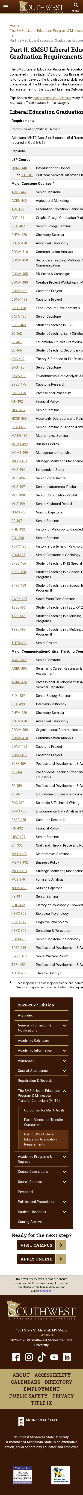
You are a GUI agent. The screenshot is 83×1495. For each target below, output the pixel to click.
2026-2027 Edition (36, 1005)
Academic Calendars (33, 1041)
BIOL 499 (18, 704)
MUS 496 (18, 478)
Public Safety (28, 1396)
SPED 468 (19, 572)
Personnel (25, 1192)
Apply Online (36, 1259)
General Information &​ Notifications (34, 1027)
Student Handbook (32, 1212)
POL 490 (18, 538)
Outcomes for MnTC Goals (44, 1110)
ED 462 (17, 334)
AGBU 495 (19, 669)
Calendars (25, 1382)
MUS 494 (18, 470)
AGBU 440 (19, 201)
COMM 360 (20, 730)
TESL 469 (19, 630)
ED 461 (17, 342)
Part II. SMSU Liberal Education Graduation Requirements (40, 1139)
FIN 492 (17, 402)
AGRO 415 (19, 682)
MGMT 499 (20, 453)
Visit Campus (36, 1245)
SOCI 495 (18, 555)
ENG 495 (18, 367)
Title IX (41, 1403)
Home (14, 26)
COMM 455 (20, 274)
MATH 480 (19, 436)
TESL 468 (19, 616)
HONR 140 (19, 168)
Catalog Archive (30, 1222)
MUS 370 (18, 880)
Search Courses (30, 1182)
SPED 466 (19, 564)
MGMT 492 (20, 444)
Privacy (63, 1396)
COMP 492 (19, 291)
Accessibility (52, 1375)
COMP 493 (19, 300)
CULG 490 (19, 308)
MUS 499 (18, 504)
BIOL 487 (18, 226)
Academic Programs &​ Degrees (35, 1159)
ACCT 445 (19, 192)
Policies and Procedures (36, 1202)
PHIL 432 (18, 529)
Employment (42, 1389)
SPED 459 (19, 948)
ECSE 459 (19, 764)
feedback (45, 1291)
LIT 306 (17, 845)
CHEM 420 (19, 235)
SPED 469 (19, 586)
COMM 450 (20, 260)
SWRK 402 (19, 956)
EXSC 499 (19, 393)
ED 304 (17, 772)
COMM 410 (20, 252)
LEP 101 (27, 175)
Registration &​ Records (35, 1081)
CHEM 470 (19, 243)
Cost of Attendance (33, 1071)
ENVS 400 (19, 376)
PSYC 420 (19, 546)
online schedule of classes (52, 98)
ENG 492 (18, 359)
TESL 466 (19, 608)
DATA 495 (19, 317)
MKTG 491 (19, 461)
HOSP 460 (19, 419)
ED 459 (17, 786)
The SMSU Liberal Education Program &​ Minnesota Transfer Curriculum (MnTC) (39, 1096)
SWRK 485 (19, 599)
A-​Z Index (25, 1015)
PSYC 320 (19, 931)
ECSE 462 (19, 325)
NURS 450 (19, 512)
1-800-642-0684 (41, 1335)
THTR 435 (19, 973)
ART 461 (18, 218)
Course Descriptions (33, 1172)
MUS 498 (18, 495)
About (21, 1375)
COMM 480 (20, 282)
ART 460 (18, 209)
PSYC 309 (19, 914)
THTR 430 (19, 643)
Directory (58, 1382)
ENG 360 (18, 803)
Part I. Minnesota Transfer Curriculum (43, 1122)
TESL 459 (19, 965)
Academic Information (35, 1050)
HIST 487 (18, 410)
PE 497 (17, 521)
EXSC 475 (19, 385)
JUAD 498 (19, 427)
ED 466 (17, 350)
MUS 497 (18, 487)
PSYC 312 (19, 922)
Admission (26, 1061)
